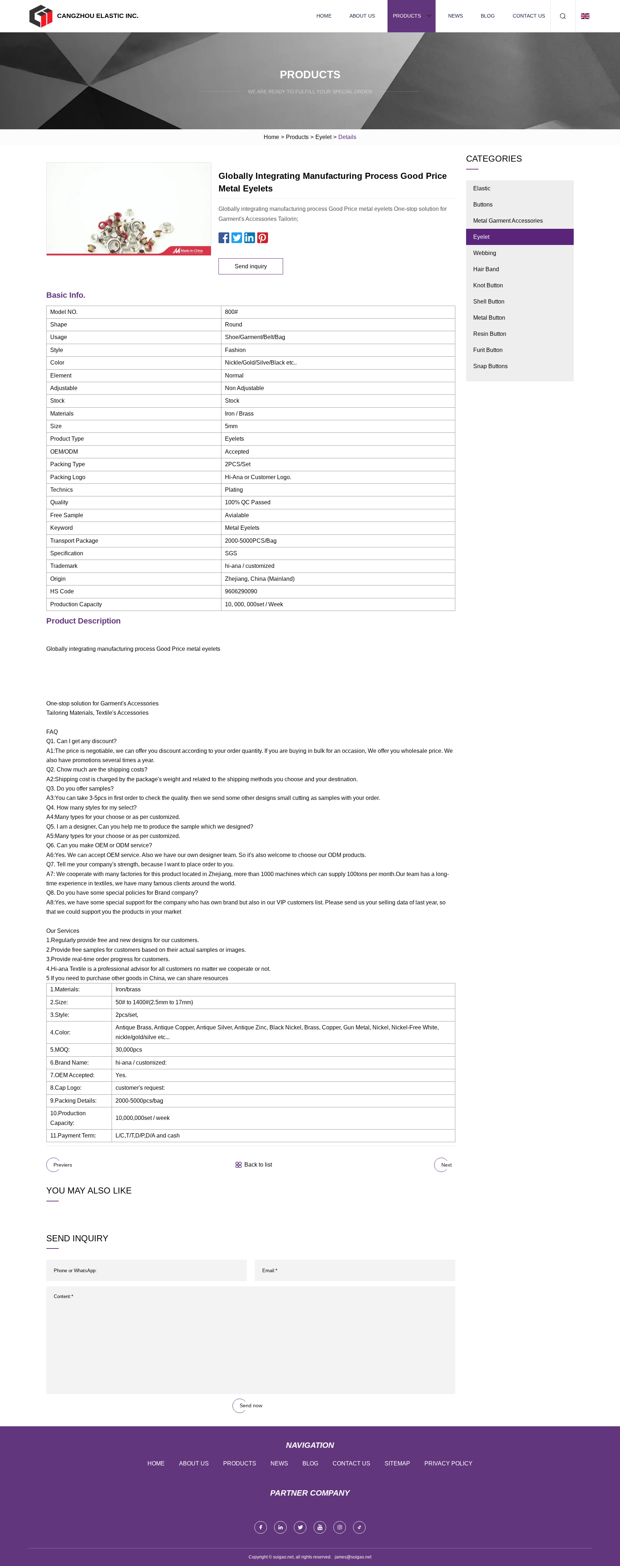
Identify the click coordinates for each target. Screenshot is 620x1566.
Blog (488, 16)
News (455, 16)
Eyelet (323, 137)
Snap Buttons (490, 366)
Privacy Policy (448, 1463)
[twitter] (300, 1527)
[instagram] (339, 1527)
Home (324, 16)
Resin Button (489, 334)
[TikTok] (359, 1527)
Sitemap (397, 1463)
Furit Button (488, 350)
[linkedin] (280, 1527)
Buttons (483, 204)
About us (362, 16)
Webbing (484, 253)
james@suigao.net (353, 1557)
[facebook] (260, 1527)
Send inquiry (251, 266)
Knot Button (488, 285)
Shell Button (488, 301)
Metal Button (489, 318)
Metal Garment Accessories (508, 221)
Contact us (529, 16)
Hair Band (486, 269)
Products (407, 16)
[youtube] (320, 1527)
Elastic (481, 188)
